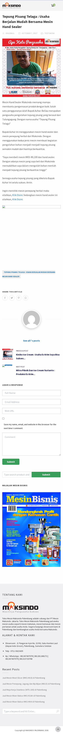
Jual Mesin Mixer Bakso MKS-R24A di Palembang (24, 695)
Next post (20, 367)
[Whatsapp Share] (25, 298)
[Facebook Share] (5, 298)
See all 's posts (31, 340)
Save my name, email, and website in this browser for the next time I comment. (30, 426)
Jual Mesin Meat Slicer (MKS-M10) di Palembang (23, 677)
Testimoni (49, 33)
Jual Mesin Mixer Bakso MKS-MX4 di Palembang (23, 701)
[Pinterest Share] (18, 298)
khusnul (10, 33)
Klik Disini (17, 195)
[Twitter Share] (12, 298)
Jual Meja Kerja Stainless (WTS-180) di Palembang (24, 689)
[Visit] (31, 319)
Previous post (22, 351)
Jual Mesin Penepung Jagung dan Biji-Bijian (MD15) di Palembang (31, 683)
